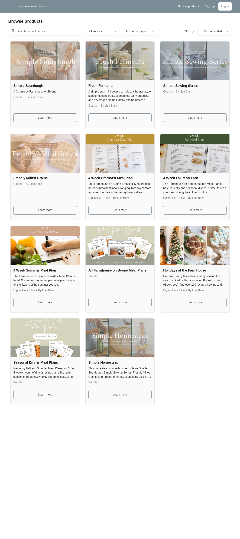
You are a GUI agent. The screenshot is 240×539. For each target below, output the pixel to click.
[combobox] (103, 31)
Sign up (210, 6)
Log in (225, 6)
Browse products (188, 6)
